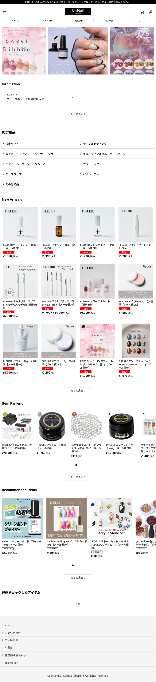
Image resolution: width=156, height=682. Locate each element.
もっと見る (77, 114)
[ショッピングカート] (141, 12)
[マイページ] (150, 12)
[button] (4, 11)
